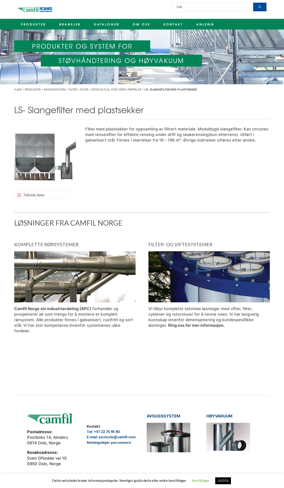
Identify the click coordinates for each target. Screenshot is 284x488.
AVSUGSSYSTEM (163, 416)
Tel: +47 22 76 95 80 (103, 432)
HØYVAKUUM (219, 416)
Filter (73, 89)
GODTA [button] (223, 480)
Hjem (18, 89)
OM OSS (141, 24)
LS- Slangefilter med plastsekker (79, 109)
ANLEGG (205, 24)
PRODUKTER (33, 24)
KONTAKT (173, 24)
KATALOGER (106, 24)
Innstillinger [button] (201, 480)
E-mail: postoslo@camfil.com (111, 437)
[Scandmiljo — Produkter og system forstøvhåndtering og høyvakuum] (35, 9)
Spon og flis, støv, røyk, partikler (116, 89)
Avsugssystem (55, 89)
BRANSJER (70, 24)
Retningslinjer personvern (109, 443)
